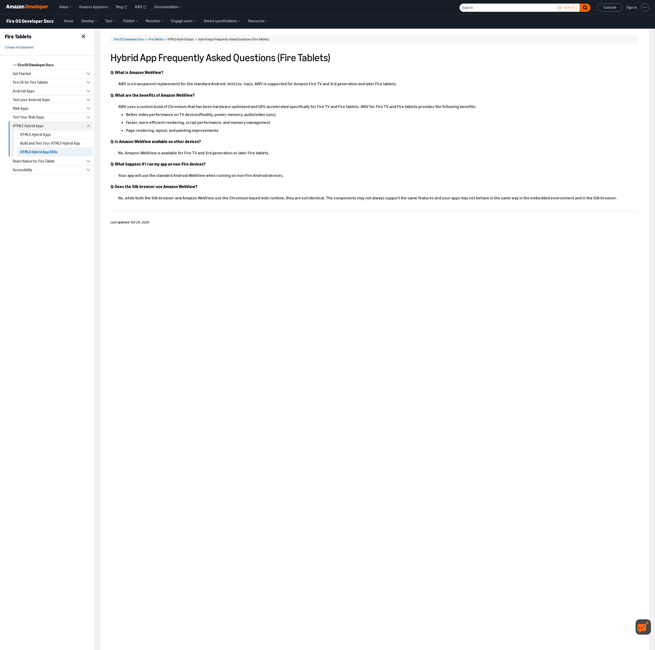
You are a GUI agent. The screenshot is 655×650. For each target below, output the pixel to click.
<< (33, 65)
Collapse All (12, 47)
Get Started (22, 73)
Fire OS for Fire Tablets (30, 82)
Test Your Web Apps (28, 117)
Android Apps (24, 91)
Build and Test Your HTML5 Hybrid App (50, 143)
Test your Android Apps (31, 100)
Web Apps (21, 108)
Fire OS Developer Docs (30, 21)
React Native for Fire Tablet (33, 161)
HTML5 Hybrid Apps (28, 126)
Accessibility (22, 170)
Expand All (27, 47)
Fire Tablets (156, 39)
